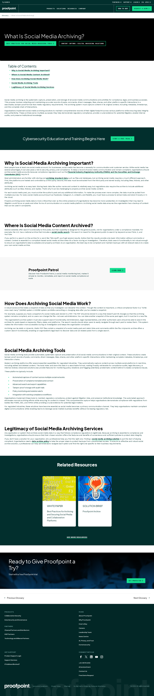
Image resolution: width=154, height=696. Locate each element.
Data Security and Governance (16, 620)
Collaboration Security (13, 616)
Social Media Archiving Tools (24, 83)
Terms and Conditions (40, 686)
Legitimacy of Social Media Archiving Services (32, 87)
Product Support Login (13, 656)
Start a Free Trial (121, 139)
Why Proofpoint (85, 620)
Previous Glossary (15, 598)
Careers (82, 628)
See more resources (77, 537)
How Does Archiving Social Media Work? (29, 79)
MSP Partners (9, 634)
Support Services (11, 660)
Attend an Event (85, 667)
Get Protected (135, 581)
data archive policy (40, 441)
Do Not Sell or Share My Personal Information (90, 686)
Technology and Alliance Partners (17, 638)
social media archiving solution (105, 439)
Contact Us (83, 671)
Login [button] (135, 2)
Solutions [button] (61, 8)
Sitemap (67, 686)
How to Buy (83, 624)
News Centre (83, 636)
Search (7, 2)
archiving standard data (57, 178)
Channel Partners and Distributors (17, 630)
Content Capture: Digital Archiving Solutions (82, 43)
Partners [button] (116, 2)
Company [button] (82, 8)
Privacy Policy (56, 686)
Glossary (5, 15)
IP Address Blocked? (12, 664)
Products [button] (51, 8)
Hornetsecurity (84, 645)
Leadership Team (85, 632)
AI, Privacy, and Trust (86, 641)
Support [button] (126, 2)
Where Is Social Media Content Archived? (30, 75)
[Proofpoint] (10, 9)
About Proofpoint (85, 616)
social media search (60, 232)
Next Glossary (140, 598)
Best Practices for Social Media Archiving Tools (29, 43)
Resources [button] (72, 8)
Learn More (116, 270)
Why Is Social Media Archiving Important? (30, 70)
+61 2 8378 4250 (84, 663)
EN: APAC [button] (145, 2)
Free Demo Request (86, 675)
